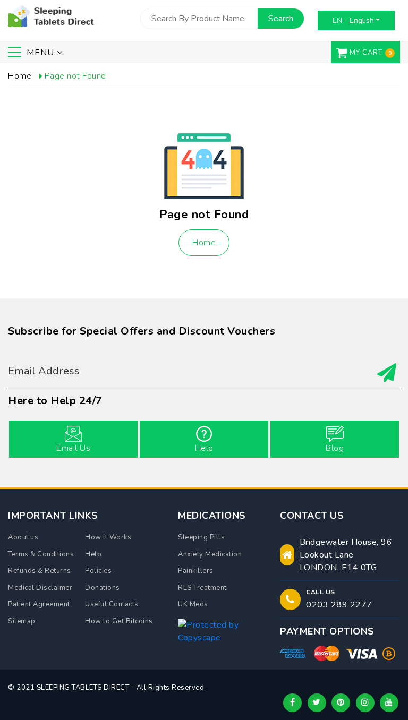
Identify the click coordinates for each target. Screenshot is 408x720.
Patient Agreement (39, 604)
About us (23, 537)
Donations (102, 588)
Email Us (73, 448)
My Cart (366, 52)
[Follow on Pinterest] (341, 702)
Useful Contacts (112, 604)
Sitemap (22, 621)
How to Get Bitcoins (119, 621)
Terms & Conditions (41, 554)
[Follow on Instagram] (365, 702)
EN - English (353, 20)
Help (204, 448)
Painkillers (196, 571)
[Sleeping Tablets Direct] (51, 14)
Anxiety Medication (210, 554)
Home (204, 242)
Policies (98, 571)
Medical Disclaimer (40, 588)
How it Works (108, 537)
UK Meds (193, 604)
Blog (335, 448)
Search (280, 18)
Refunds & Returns (39, 571)
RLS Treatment (202, 588)
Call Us (320, 592)
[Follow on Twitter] (317, 702)
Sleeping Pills (201, 537)
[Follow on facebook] (292, 702)
